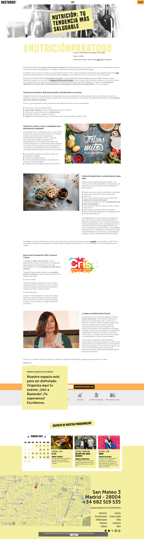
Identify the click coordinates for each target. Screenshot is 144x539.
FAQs (118, 519)
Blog (119, 526)
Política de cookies (99, 533)
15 (33, 453)
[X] (112, 531)
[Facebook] (109, 531)
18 (44, 453)
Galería (104, 526)
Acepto (74, 535)
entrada (93, 241)
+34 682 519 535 (102, 502)
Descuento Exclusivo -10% (84, 387)
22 (33, 457)
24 (40, 457)
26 (47, 457)
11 (44, 449)
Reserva (140, 2)
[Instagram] (115, 531)
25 (44, 457)
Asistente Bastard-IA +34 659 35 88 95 (106, 508)
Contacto (117, 523)
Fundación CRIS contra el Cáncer (61, 80)
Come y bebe (115, 516)
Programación (101, 516)
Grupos (117, 513)
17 (40, 453)
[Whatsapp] (105, 531)
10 (40, 449)
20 (25, 457)
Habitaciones (101, 519)
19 (47, 453)
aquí (117, 73)
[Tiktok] (119, 531)
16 (36, 453)
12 (47, 449)
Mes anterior (28, 437)
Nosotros (103, 513)
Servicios (103, 523)
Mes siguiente (45, 437)
